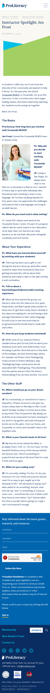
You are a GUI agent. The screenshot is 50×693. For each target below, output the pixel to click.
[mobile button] (46, 5)
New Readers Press (13, 636)
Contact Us (8, 642)
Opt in (5, 615)
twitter (24, 650)
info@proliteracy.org (26, 665)
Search (46, 630)
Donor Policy (23, 689)
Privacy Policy (8, 689)
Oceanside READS (10, 94)
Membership (9, 629)
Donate (36, 630)
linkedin (18, 650)
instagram (11, 650)
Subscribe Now (13, 568)
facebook (4, 650)
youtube (31, 650)
